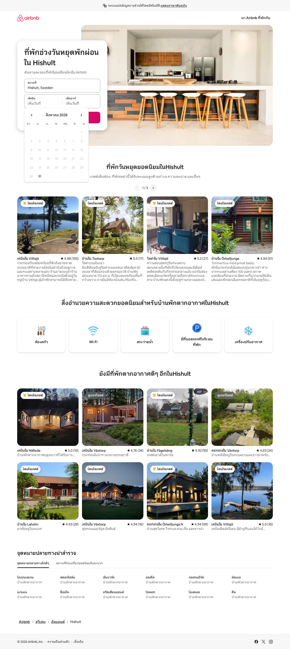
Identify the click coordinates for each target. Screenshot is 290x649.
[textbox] (43, 103)
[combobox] (62, 88)
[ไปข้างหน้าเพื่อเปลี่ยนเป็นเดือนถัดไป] (81, 115)
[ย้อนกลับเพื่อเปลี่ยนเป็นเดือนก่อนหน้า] (31, 115)
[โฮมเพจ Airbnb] (28, 18)
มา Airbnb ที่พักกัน (255, 18)
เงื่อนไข (78, 642)
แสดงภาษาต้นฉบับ (174, 6)
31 (39, 176)
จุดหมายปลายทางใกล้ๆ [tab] (33, 563)
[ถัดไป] (153, 187)
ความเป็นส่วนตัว (58, 642)
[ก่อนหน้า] (137, 187)
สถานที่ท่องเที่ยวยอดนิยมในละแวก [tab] (79, 563)
